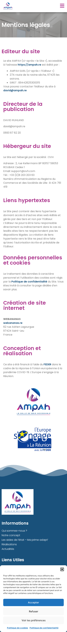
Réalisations (9, 544)
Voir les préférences (34, 620)
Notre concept (11, 535)
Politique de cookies (17, 627)
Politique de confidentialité (44, 627)
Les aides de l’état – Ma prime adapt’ (25, 540)
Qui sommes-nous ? (14, 531)
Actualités (8, 549)
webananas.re (12, 323)
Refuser (33, 611)
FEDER (47, 364)
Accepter (33, 602)
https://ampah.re (29, 65)
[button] (62, 569)
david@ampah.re (15, 90)
